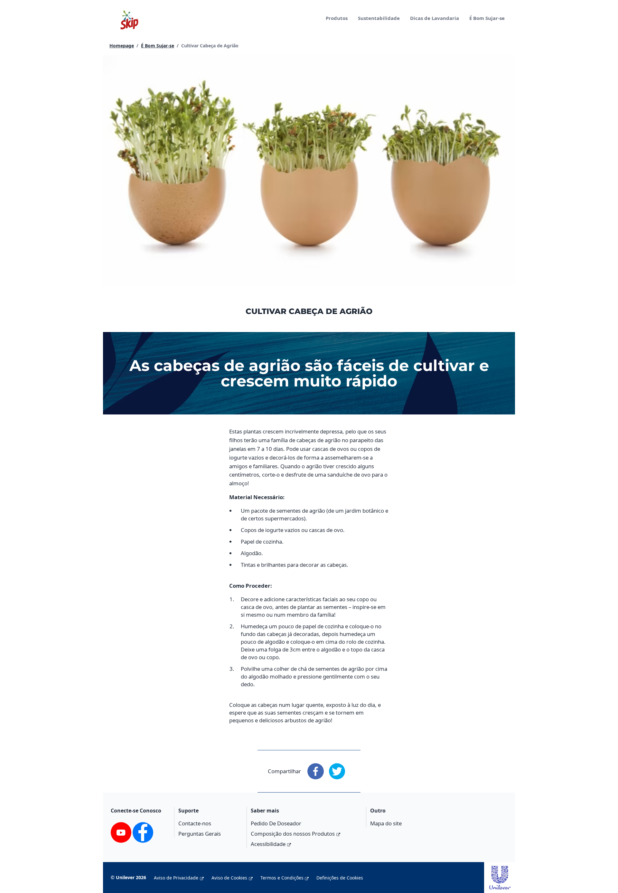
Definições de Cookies (339, 878)
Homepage (121, 46)
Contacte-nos (194, 823)
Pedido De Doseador (276, 823)
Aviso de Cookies (229, 878)
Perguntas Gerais (199, 833)
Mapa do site (386, 823)
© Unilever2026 (128, 877)
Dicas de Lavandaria (434, 18)
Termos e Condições (282, 878)
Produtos (337, 18)
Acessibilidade (268, 844)
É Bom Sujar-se (487, 18)
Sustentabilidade (379, 18)
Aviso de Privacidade (176, 878)
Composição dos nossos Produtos (293, 833)
